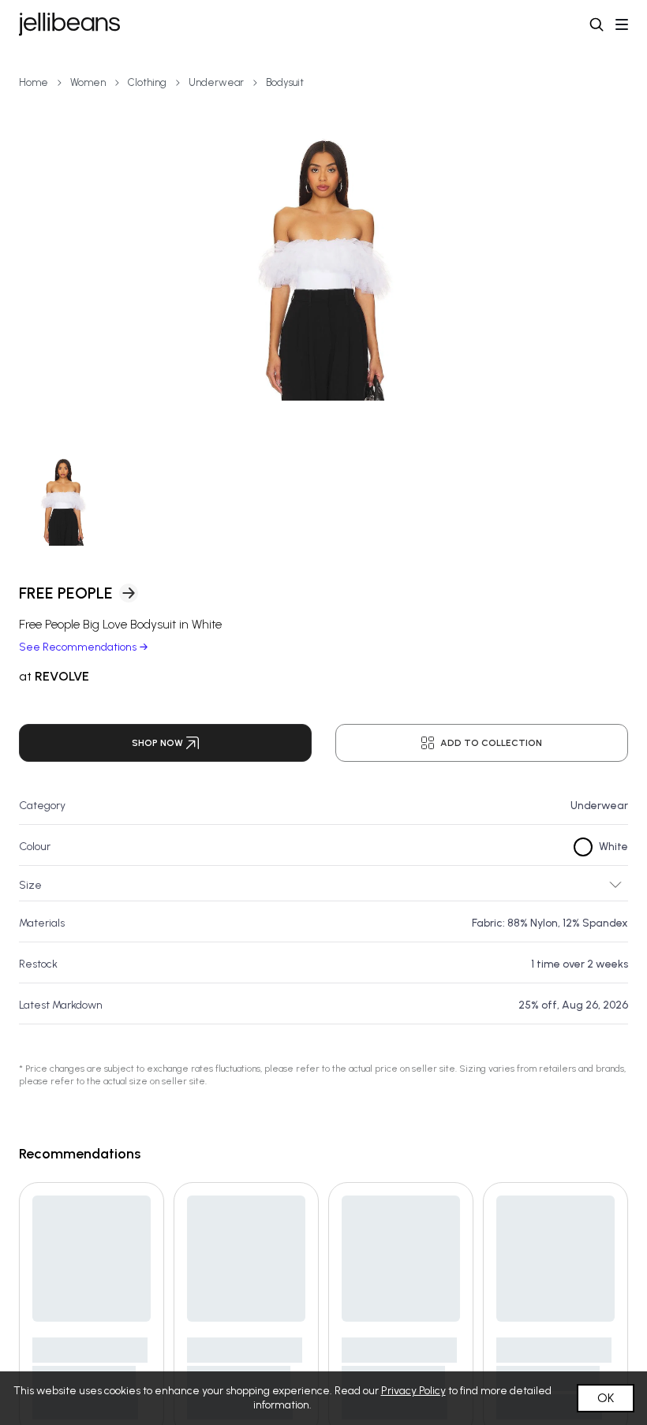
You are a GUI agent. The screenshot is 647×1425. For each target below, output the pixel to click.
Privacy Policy (413, 1390)
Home (33, 82)
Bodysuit (285, 82)
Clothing (147, 82)
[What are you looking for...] (596, 24)
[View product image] (323, 268)
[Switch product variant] (63, 501)
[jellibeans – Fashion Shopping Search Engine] (69, 24)
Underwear (216, 82)
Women (88, 82)
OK (605, 1397)
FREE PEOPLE (66, 593)
